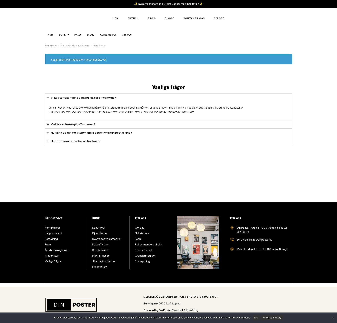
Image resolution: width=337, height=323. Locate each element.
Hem (50, 34)
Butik (62, 34)
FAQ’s (78, 34)
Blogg (90, 34)
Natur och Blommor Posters (75, 45)
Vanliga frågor (168, 87)
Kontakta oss (108, 34)
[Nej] (332, 317)
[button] (64, 34)
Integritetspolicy (272, 317)
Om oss (127, 34)
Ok (255, 317)
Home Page (51, 45)
